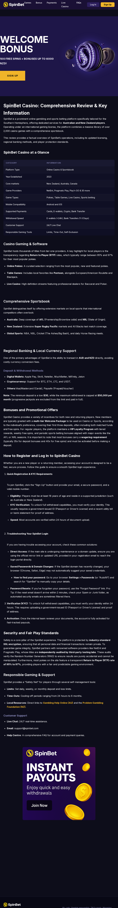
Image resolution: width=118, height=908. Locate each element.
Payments (52, 2)
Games (27, 2)
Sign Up (108, 4)
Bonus (39, 2)
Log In (93, 4)
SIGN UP (12, 75)
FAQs (78, 2)
